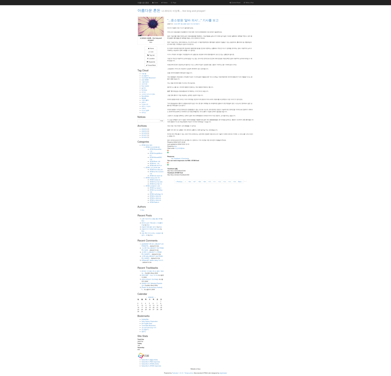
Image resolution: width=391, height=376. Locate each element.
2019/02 (144, 137)
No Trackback (176, 158)
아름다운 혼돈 (143, 2)
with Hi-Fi (158, 165)
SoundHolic (145, 96)
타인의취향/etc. (180, 148)
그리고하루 (155, 167)
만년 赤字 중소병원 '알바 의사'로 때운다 (187, 24)
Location (152, 58)
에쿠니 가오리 (146, 106)
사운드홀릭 (145, 100)
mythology (158, 194)
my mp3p (157, 188)
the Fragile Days (147, 323)
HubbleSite (145, 319)
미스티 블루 (145, 110)
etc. (156, 163)
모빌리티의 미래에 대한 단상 (151, 229)
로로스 (144, 102)
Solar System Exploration (150, 321)
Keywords (151, 62)
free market (145, 86)
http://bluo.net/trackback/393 (176, 171)
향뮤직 (144, 332)
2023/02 (144, 129)
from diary (158, 170)
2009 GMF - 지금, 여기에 (150, 275)
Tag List (151, 55)
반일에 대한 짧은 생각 (149, 227)
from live (158, 182)
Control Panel (235, 3)
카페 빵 (144, 74)
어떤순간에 (155, 178)
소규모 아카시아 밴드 (148, 94)
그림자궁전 (145, 82)
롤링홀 (144, 98)
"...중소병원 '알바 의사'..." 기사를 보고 (193, 20)
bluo (175, 146)
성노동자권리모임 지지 (149, 327)
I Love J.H (145, 104)
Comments (185, 158)
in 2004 (157, 200)
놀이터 (144, 88)
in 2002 (157, 196)
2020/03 (144, 131)
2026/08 (150, 297)
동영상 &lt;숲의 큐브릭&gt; (150, 279)
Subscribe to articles (150, 360)
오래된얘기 (155, 186)
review (157, 180)
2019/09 (144, 133)
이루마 (144, 108)
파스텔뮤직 (145, 76)
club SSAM (145, 80)
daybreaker (223, 373)
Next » (240, 182)
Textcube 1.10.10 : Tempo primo (182, 373)
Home (152, 48)
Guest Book (152, 65)
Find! (161, 121)
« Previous (179, 182)
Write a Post (249, 3)
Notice (165, 3)
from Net (158, 184)
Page (174, 3)
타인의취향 (155, 147)
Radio (156, 202)
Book (157, 161)
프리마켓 (144, 84)
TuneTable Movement (149, 78)
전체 (149, 145)
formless (144, 90)
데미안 (144, 112)
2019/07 (144, 135)
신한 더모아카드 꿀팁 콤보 (151, 219)
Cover (156, 3)
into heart (158, 176)
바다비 (144, 92)
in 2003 (157, 198)
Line (151, 52)
